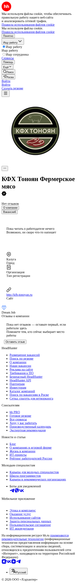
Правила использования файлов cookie (28, 32)
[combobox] (19, 571)
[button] (6, 81)
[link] (8, 71)
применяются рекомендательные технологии (35, 537)
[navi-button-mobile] (6, 93)
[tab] (10, 208)
